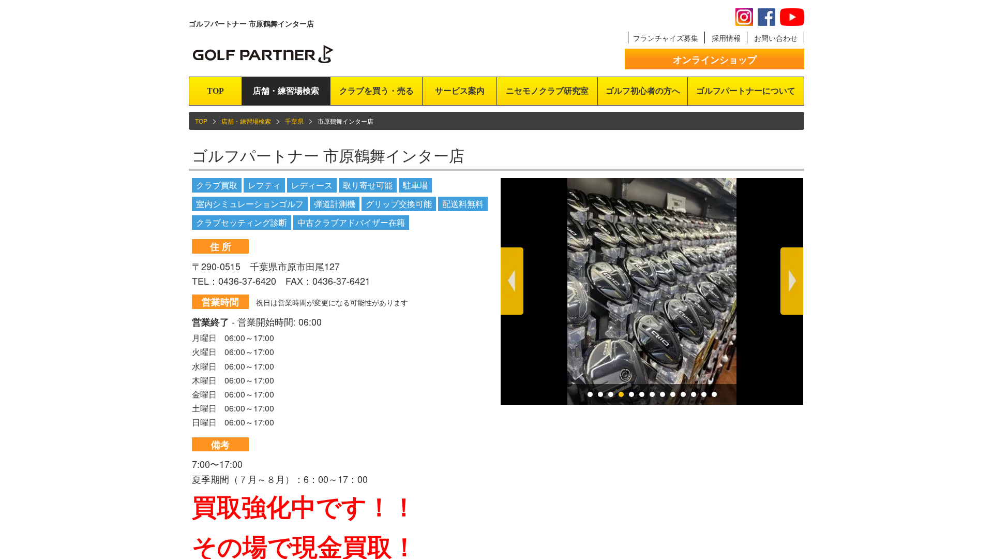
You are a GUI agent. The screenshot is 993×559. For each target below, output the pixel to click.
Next (791, 281)
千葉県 (294, 120)
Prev (512, 281)
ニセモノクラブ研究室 (547, 90)
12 (703, 394)
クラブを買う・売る (376, 90)
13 (714, 394)
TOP (215, 90)
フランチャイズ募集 (665, 38)
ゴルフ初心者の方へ (643, 90)
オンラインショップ (715, 59)
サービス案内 (460, 90)
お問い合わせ (776, 38)
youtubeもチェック (792, 17)
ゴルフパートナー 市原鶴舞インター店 (328, 155)
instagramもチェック (744, 17)
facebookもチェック (766, 17)
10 (683, 394)
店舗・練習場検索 (286, 90)
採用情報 (726, 38)
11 (693, 394)
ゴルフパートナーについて (745, 90)
